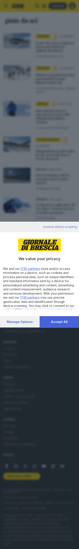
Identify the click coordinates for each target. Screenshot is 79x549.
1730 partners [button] (30, 269)
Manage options (20, 322)
